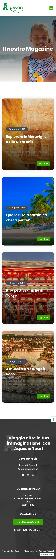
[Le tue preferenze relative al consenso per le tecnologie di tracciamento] (53, 419)
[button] (51, 8)
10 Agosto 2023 (17, 361)
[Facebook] (23, 474)
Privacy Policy (48, 554)
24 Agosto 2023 (17, 129)
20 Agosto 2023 (17, 207)
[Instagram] (28, 474)
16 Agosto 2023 (17, 283)
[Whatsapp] (33, 474)
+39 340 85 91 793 (28, 530)
